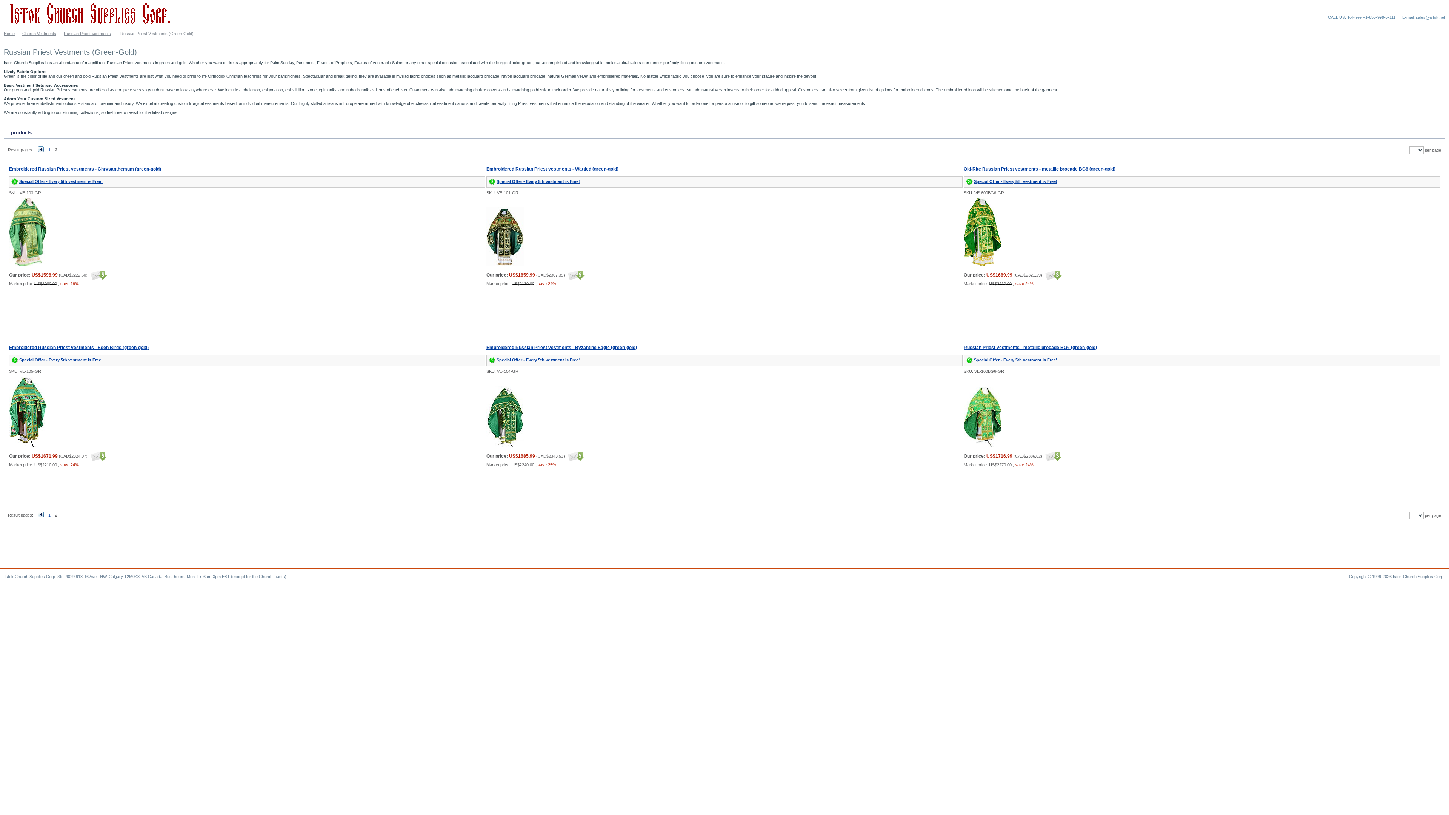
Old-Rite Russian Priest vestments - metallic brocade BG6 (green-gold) (1039, 169)
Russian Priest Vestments (87, 33)
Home (9, 33)
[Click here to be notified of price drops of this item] (98, 275)
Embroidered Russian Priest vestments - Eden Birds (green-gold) (79, 347)
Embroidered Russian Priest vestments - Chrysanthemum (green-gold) (85, 169)
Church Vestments (39, 33)
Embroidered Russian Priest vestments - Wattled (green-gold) (552, 169)
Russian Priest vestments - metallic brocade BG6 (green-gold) (1030, 347)
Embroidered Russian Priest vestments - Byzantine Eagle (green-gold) (561, 347)
